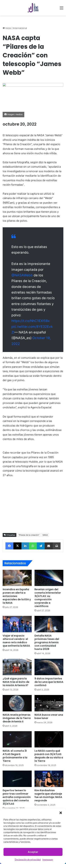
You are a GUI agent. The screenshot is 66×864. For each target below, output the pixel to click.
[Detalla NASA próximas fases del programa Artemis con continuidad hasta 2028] (49, 624)
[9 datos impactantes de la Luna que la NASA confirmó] (49, 667)
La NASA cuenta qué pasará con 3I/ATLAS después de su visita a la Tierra (48, 756)
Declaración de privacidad (28, 859)
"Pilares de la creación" (28, 535)
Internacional (20, 28)
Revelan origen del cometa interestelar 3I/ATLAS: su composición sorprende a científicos (47, 598)
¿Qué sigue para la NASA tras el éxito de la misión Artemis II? (16, 682)
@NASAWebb (22, 275)
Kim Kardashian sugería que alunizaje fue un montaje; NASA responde (48, 795)
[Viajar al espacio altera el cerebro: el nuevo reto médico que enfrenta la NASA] (17, 624)
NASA (45, 535)
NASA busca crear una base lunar (48, 716)
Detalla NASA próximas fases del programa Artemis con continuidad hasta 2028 (46, 642)
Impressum (47, 859)
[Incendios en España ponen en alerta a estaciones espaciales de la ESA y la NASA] (17, 578)
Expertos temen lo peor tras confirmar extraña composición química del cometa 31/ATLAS (17, 797)
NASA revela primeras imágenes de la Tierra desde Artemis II (17, 718)
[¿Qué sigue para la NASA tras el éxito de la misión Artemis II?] (17, 667)
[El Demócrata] (33, 7)
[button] (60, 813)
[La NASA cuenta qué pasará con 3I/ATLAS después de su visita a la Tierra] (49, 739)
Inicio (8, 28)
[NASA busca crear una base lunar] (49, 703)
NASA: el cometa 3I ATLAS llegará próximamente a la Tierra (15, 756)
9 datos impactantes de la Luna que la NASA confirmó (48, 682)
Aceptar (33, 852)
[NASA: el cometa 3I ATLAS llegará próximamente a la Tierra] (17, 739)
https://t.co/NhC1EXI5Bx (30, 321)
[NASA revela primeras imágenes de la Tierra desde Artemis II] (17, 703)
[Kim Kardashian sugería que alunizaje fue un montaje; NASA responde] (49, 779)
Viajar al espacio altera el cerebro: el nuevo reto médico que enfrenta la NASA (16, 640)
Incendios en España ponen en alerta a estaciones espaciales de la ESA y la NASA (17, 596)
